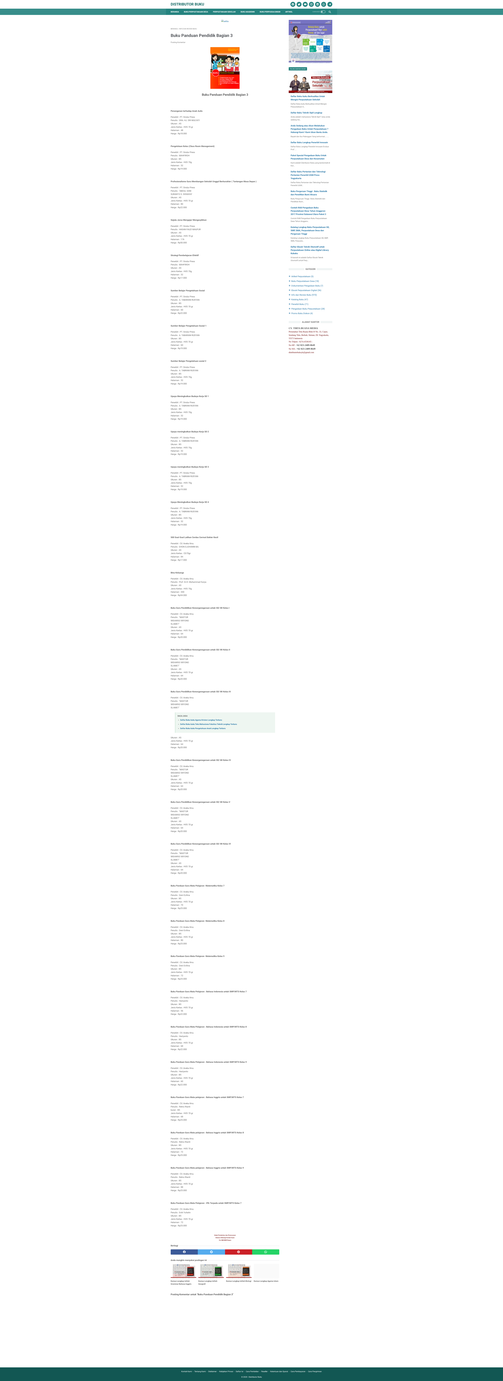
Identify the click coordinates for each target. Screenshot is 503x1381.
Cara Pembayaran (298, 1371)
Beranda (175, 12)
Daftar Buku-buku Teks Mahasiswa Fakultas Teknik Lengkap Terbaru (208, 724)
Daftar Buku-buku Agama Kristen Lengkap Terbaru (201, 720)
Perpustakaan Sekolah (224, 12)
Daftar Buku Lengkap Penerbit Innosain (309, 142)
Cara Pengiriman (315, 1371)
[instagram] (311, 4)
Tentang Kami (200, 1371)
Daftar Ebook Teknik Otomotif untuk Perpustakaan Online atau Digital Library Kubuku (310, 250)
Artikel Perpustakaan (302, 276)
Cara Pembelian (252, 1371)
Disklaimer (212, 1371)
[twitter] (299, 4)
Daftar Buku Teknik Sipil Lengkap (306, 112)
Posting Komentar (178, 42)
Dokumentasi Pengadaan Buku (307, 285)
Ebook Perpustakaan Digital (306, 290)
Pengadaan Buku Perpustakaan (308, 309)
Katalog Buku (299, 299)
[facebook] (292, 4)
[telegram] (329, 4)
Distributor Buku (187, 4)
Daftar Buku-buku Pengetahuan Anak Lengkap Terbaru (203, 728)
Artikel (289, 12)
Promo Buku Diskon (302, 313)
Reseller (264, 1371)
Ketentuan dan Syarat (279, 1371)
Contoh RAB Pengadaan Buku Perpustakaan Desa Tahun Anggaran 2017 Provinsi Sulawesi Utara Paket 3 (308, 210)
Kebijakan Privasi (226, 1371)
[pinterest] (238, 1252)
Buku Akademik (248, 12)
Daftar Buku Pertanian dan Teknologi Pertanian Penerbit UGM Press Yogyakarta (308, 174)
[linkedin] (317, 4)
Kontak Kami (186, 1371)
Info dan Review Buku (304, 295)
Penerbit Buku (299, 304)
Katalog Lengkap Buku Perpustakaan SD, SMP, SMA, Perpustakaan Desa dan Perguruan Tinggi (310, 230)
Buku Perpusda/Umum (270, 12)
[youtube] (305, 4)
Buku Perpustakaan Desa (196, 12)
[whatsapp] (323, 4)
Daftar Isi (239, 1371)
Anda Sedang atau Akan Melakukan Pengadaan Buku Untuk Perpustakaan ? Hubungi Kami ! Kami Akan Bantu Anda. (309, 128)
